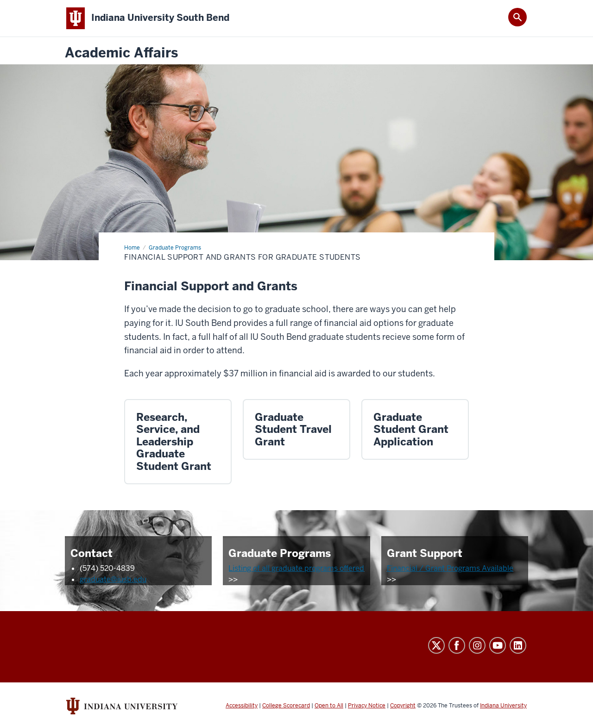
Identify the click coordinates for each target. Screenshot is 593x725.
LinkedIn (518, 645)
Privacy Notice (366, 705)
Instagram (477, 645)
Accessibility (242, 705)
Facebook (456, 645)
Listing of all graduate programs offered (296, 568)
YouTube (497, 645)
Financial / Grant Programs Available (450, 568)
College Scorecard (286, 705)
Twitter (436, 645)
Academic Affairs (121, 53)
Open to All (329, 705)
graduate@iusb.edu (113, 579)
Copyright (403, 705)
